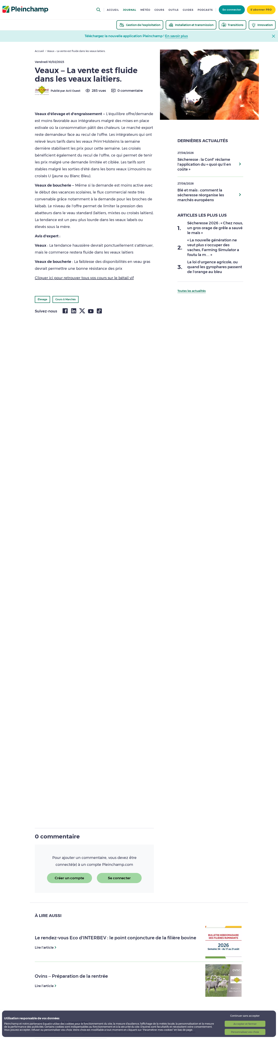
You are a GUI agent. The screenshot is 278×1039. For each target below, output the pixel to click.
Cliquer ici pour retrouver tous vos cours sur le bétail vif (84, 278)
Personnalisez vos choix (245, 1032)
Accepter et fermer (245, 1023)
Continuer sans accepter (245, 1015)
